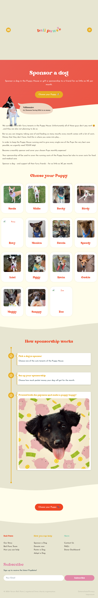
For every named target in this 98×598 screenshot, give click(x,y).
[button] (8, 30)
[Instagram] (89, 30)
